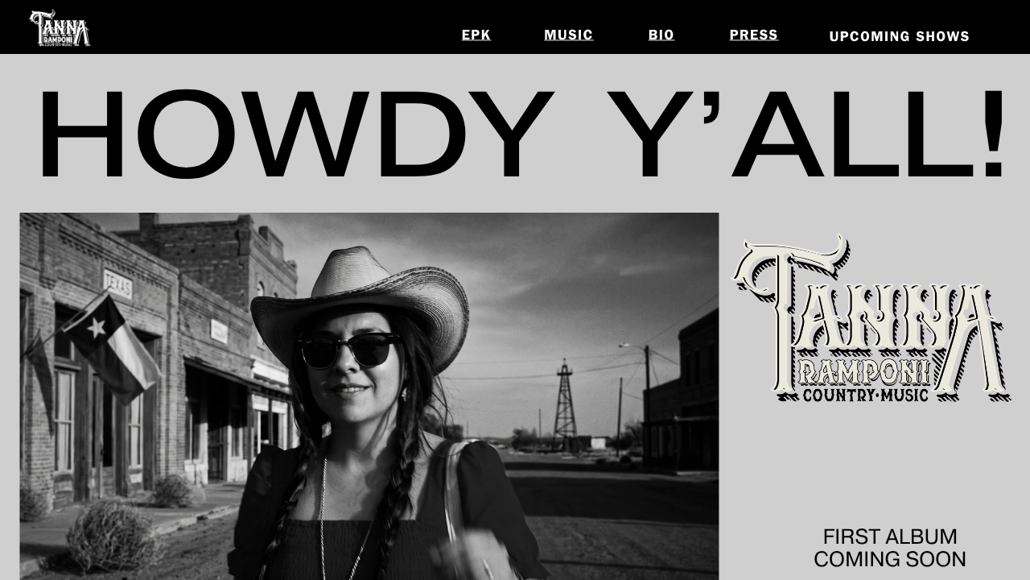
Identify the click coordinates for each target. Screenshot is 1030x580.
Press (754, 36)
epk (477, 36)
